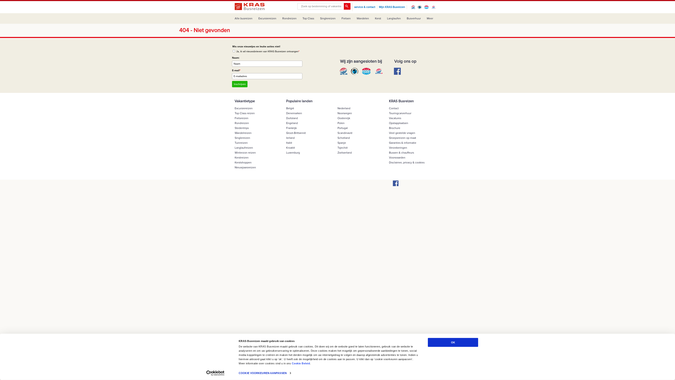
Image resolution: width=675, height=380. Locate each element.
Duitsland (292, 118)
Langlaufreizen (244, 148)
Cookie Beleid (301, 363)
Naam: (236, 57)
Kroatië (290, 148)
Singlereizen (328, 18)
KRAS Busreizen (401, 101)
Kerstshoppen (243, 162)
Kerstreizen (242, 157)
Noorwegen (345, 113)
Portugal (343, 128)
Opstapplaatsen (398, 123)
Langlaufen (394, 18)
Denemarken (294, 113)
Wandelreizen (243, 133)
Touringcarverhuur (400, 113)
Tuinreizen (241, 143)
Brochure (394, 128)
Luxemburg (293, 152)
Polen (341, 123)
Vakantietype (245, 101)
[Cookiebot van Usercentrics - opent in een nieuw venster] (215, 373)
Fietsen (346, 18)
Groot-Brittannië (296, 133)
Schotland (344, 138)
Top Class (308, 18)
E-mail (236, 70)
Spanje (342, 143)
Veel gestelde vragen (402, 133)
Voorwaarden (397, 157)
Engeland (292, 123)
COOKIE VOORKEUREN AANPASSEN (263, 373)
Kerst (378, 18)
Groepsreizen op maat (402, 138)
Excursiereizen (267, 18)
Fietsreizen (241, 118)
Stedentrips (242, 128)
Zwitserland (345, 152)
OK (453, 342)
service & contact (364, 7)
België (290, 108)
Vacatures (395, 118)
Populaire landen (299, 101)
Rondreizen (289, 18)
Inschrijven (240, 84)
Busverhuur (414, 18)
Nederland (344, 108)
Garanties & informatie (402, 143)
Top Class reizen (245, 113)
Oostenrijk (344, 118)
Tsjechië (343, 148)
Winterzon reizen (245, 152)
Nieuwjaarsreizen (245, 167)
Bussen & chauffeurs (401, 152)
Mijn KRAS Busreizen (392, 7)
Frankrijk (291, 128)
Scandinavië (345, 133)
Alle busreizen (243, 18)
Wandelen (363, 18)
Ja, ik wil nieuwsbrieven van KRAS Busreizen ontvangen (267, 51)
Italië (289, 143)
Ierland (290, 138)
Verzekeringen (398, 148)
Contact (394, 108)
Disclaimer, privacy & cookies (407, 162)
